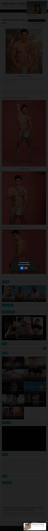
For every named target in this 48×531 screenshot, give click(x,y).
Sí (21, 268)
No (26, 268)
